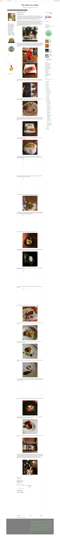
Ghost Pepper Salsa (50, 45)
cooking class (50, 522)
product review (42, 527)
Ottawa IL (32, 526)
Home (9, 10)
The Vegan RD (47, 69)
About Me (13, 10)
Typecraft (46, 70)
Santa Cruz (51, 528)
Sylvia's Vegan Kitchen (48, 67)
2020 (47, 82)
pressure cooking (37, 527)
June (47, 96)
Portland (32, 527)
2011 (47, 129)
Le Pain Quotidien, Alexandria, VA (49, 124)
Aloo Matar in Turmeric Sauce (49, 107)
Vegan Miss (46, 73)
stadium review (47, 529)
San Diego (42, 528)
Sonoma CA (37, 529)
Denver (37, 523)
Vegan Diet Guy (47, 71)
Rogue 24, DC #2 (49, 105)
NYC (49, 525)
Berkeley (44, 521)
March (47, 99)
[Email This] (27, 485)
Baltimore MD (37, 521)
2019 (47, 83)
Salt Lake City (39, 528)
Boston (51, 521)
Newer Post (19, 515)
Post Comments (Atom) (23, 517)
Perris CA (44, 526)
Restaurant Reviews (19, 10)
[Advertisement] (11, 90)
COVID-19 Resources (33, 523)
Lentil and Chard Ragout (49, 119)
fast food (48, 523)
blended (46, 521)
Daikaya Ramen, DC (49, 125)
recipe (51, 527)
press (33, 527)
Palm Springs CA (35, 526)
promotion (47, 527)
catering (36, 522)
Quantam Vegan (47, 66)
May (47, 97)
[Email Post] (26, 485)
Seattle (35, 529)
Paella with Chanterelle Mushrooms (48, 112)
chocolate (41, 522)
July (47, 95)
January (48, 101)
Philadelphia (46, 526)
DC (19, 488)
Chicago (39, 522)
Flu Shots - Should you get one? (50, 55)
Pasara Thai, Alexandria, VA (49, 103)
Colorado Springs (44, 522)
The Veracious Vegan (30, 5)
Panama (38, 526)
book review (48, 521)
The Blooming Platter (48, 68)
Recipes (25, 10)
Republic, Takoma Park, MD (49, 110)
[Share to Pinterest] (31, 485)
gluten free (44, 524)
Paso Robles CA (41, 526)
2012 (47, 128)
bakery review (34, 521)
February (48, 100)
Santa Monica (32, 529)
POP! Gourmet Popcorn (48, 108)
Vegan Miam (46, 72)
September (48, 93)
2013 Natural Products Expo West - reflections (49, 59)
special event (40, 529)
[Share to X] (29, 485)
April (47, 98)
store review (50, 529)
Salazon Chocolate (49, 122)
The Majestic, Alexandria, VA (49, 118)
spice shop (44, 529)
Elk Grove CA (42, 523)
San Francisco (46, 528)
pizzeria (51, 526)
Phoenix (49, 526)
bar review (40, 521)
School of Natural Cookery (48, 79)
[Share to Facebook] (30, 485)
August (48, 94)
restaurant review (22, 488)
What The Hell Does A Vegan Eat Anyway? (48, 74)
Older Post (41, 515)
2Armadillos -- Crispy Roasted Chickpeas (49, 116)
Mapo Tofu (48, 104)
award (31, 521)
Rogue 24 (20, 16)
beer (42, 521)
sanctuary (49, 528)
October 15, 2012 (19, 478)
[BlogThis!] (28, 485)
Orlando (51, 525)
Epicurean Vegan (47, 64)
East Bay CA (39, 523)
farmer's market (45, 523)
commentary (47, 522)
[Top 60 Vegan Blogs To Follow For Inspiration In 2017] (8, 63)
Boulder (31, 522)
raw (49, 527)
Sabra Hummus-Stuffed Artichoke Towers (50, 41)
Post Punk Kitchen (47, 65)
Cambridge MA (34, 522)
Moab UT (37, 525)
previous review (36, 18)
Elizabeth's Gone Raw (48, 63)
